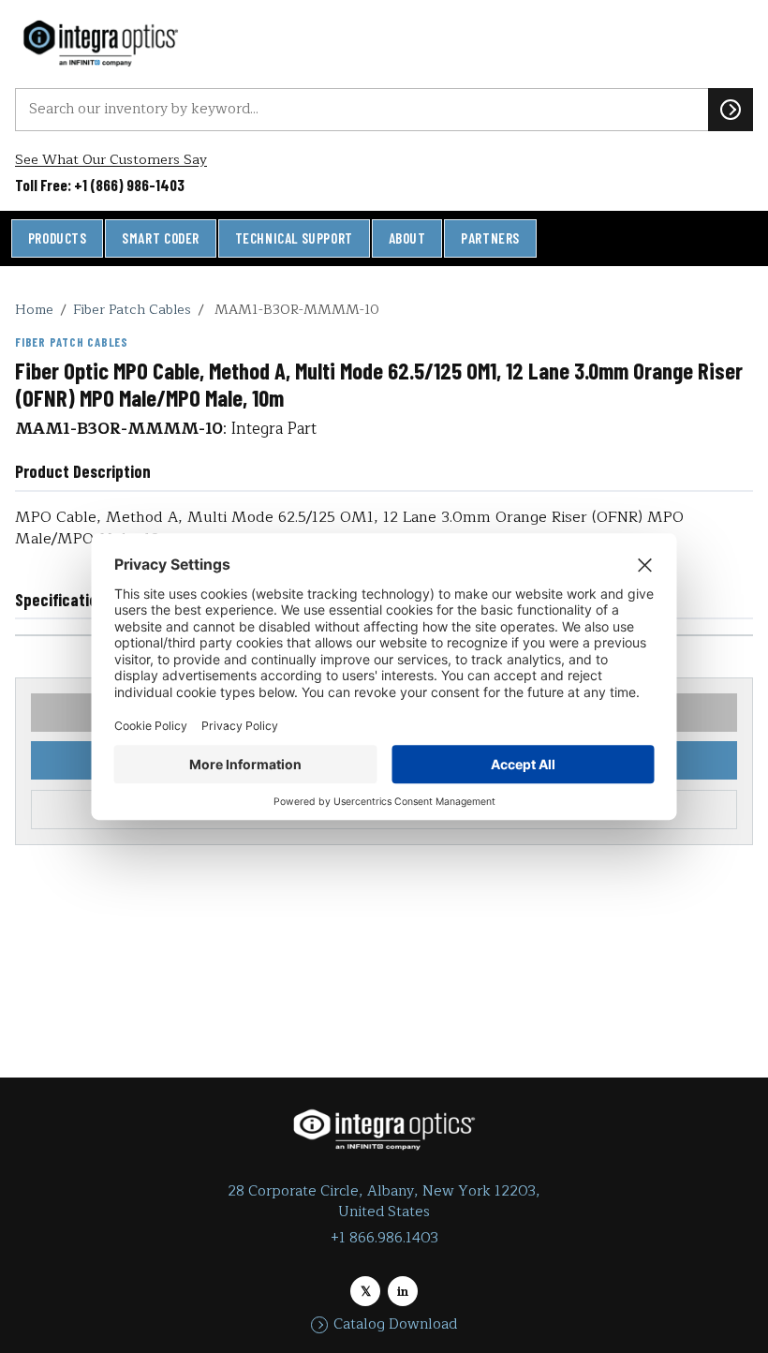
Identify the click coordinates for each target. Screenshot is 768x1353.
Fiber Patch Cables (132, 309)
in (402, 1291)
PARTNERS (490, 238)
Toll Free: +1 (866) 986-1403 (100, 184)
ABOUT (407, 238)
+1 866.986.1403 (384, 1238)
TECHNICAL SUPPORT (294, 238)
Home (34, 309)
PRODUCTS (57, 238)
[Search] (730, 109)
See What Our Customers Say (111, 160)
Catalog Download (395, 1325)
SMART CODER (160, 238)
